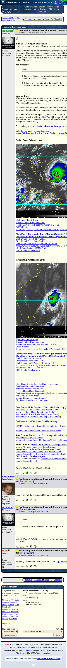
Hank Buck (13, 618)
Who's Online (40, 9)
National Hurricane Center (48, 659)
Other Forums (30, 7)
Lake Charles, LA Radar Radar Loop (32, 452)
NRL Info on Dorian (24, 248)
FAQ (50, 9)
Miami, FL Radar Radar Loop (29, 412)
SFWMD (33, 539)
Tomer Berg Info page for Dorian (30, 229)
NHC (55, 114)
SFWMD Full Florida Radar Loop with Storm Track (38, 431)
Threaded (58, 19)
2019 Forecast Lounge (50, 126)
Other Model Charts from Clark (29, 241)
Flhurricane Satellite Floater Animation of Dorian (37, 225)
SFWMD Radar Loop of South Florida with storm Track (40, 426)
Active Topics (53, 7)
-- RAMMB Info (40, 248)
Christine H (6, 607)
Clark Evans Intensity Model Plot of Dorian (36, 236)
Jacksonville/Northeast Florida (29, 438)
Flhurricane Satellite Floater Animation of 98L (36, 344)
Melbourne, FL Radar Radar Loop (30, 414)
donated (26, 650)
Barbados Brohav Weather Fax (29, 389)
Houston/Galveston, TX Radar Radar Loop (35, 454)
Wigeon (5, 618)
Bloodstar (14, 612)
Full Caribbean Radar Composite (30, 391)
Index (38, 19)
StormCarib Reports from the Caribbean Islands (37, 384)
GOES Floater (22, 227)
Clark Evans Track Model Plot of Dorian (35, 234)
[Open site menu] (3, 2)
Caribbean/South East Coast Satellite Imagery (36, 421)
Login (8, 11)
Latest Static (52, 410)
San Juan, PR (22, 396)
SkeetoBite (6, 612)
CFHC (13, 600)
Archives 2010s (8, 18)
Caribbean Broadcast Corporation (30, 393)
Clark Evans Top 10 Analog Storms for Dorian (36, 243)
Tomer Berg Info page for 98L (29, 349)
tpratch (4, 614)
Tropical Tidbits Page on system (30, 222)
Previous (28, 19)
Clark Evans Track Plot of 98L (29, 358)
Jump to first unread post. (15, 27)
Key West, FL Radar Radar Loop (30, 410)
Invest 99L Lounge (41, 440)
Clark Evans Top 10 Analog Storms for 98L (35, 363)
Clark (17, 605)
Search (42, 7)
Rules (56, 9)
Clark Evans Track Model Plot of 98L (33, 354)
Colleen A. (13, 602)
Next (47, 19)
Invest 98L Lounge (25, 133)
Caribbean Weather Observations (30, 386)
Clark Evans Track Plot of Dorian (30, 239)
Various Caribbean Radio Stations (31, 398)
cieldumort (28, 481)
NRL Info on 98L (23, 368)
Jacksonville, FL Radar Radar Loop (31, 417)
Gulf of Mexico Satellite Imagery (30, 456)
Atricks (4, 605)
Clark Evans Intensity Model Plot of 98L (35, 356)
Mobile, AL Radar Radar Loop (29, 447)
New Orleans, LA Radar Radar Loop (32, 449)
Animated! (60, 234)
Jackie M (14, 616)
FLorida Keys (47, 435)
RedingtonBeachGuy (10, 609)
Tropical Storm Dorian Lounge (49, 133)
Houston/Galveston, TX (26, 461)
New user (28, 9)
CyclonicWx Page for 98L (54, 349)
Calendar (42, 11)
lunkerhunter (29, 509)
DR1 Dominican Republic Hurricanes (32, 400)
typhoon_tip (12, 614)
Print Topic (6, 623)
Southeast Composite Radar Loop (49, 407)
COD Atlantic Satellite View (28, 250)
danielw (11, 605)
